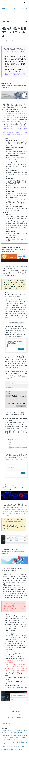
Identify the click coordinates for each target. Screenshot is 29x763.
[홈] (4, 2)
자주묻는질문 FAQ (14, 8)
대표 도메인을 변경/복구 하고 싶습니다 (11, 749)
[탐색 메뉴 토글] (25, 3)
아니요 (18, 714)
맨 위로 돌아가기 (6, 723)
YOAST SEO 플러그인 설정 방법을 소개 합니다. (14, 746)
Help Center (4, 8)
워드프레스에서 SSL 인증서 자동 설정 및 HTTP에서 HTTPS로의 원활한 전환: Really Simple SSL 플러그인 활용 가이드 (14, 737)
